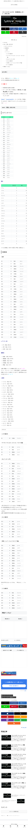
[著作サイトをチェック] (7, 713)
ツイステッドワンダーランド (7, 695)
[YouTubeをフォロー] (7, 716)
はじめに (5, 42)
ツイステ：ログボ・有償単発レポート (9, 697)
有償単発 (7, 48)
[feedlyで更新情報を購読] (20, 720)
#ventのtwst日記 (10, 99)
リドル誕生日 (10, 64)
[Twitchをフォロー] (7, 720)
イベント (8, 51)
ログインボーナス (8, 46)
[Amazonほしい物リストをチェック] (20, 716)
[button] (22, 32)
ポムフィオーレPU (11, 59)
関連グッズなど (7, 66)
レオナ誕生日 (10, 53)
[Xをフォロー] (20, 713)
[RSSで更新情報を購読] (14, 723)
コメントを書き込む (14, 811)
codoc (25, 690)
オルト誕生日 (10, 60)
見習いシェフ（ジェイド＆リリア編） (15, 62)
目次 (12, 39)
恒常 (7, 49)
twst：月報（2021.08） (8, 44)
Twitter (2, 99)
